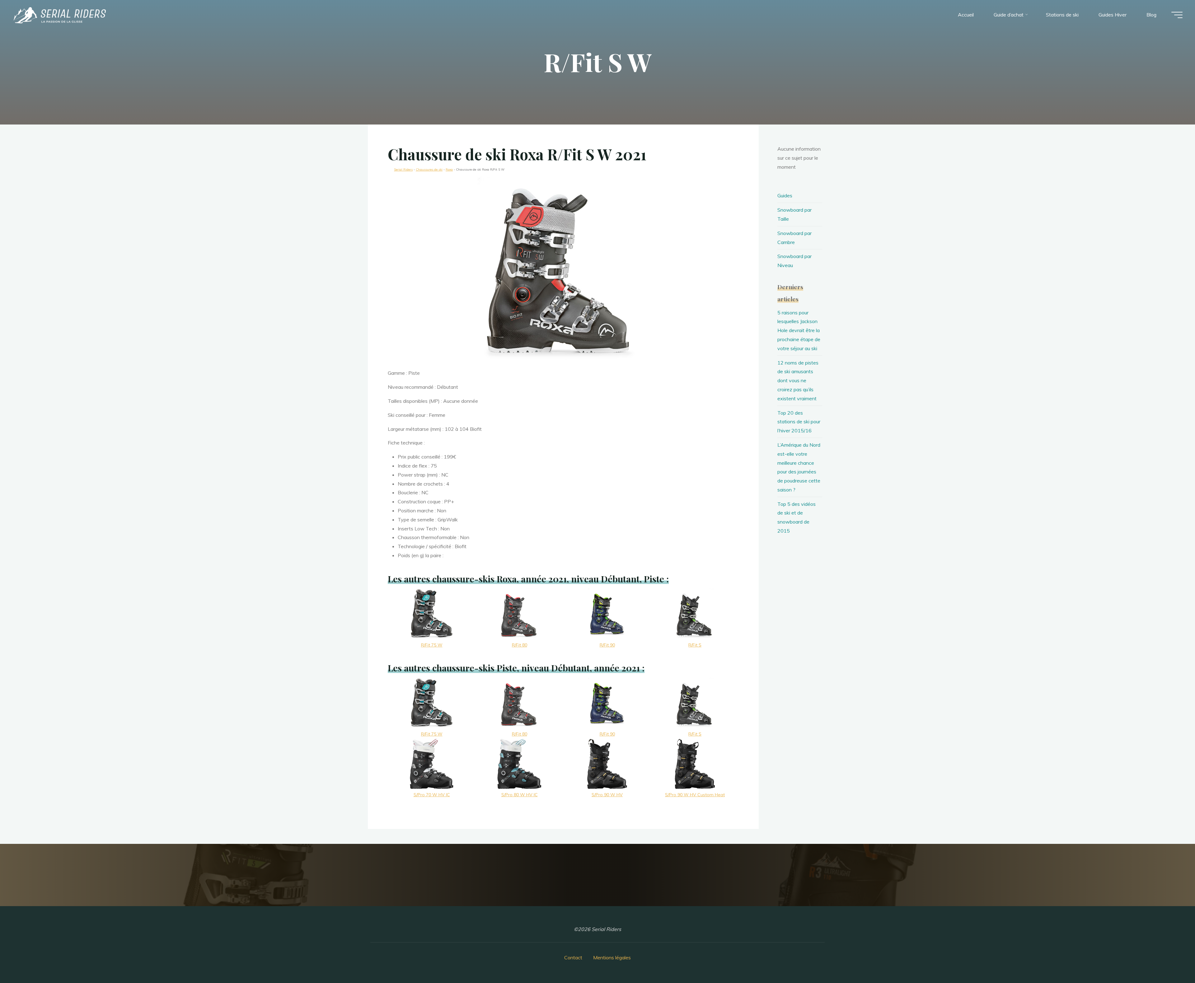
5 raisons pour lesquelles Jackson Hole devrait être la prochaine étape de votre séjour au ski (798, 330)
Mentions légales (612, 957)
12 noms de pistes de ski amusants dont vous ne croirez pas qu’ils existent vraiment (797, 381)
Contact (573, 957)
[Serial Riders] (59, 15)
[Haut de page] (1171, 959)
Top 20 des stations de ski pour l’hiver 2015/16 (798, 422)
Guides (784, 195)
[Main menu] (1177, 15)
